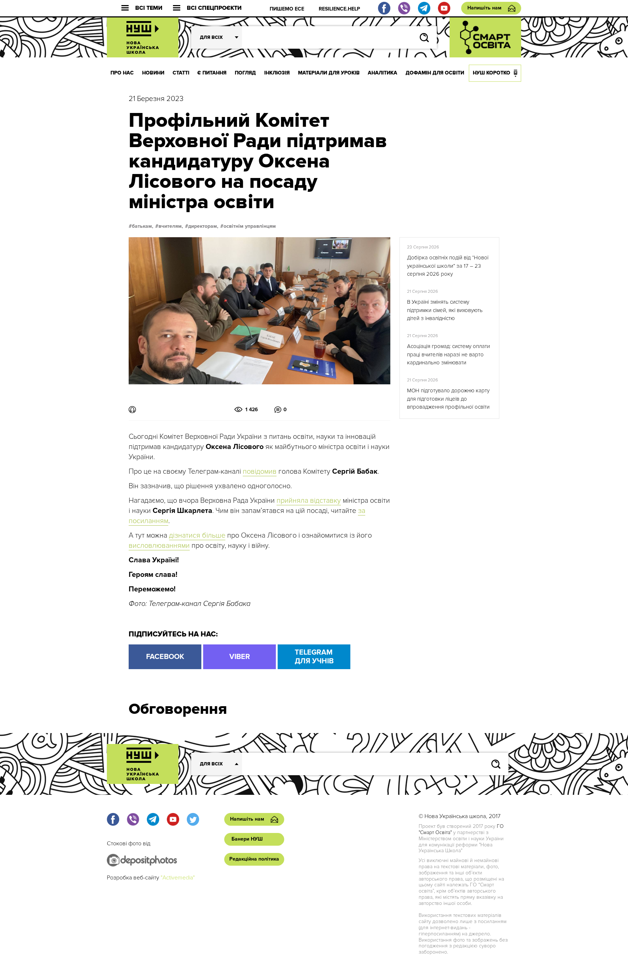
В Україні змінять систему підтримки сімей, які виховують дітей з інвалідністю (445, 310)
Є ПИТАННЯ (211, 73)
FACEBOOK (165, 656)
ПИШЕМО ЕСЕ (287, 9)
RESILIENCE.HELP (339, 9)
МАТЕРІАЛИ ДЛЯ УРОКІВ (329, 73)
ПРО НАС (122, 73)
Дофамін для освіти (435, 73)
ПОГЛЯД (245, 73)
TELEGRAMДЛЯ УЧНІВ (314, 657)
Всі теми (148, 8)
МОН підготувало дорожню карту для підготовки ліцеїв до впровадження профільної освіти (448, 398)
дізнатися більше (197, 535)
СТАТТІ (181, 73)
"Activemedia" (178, 877)
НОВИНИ (153, 73)
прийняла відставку (309, 500)
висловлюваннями (159, 545)
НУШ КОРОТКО (491, 73)
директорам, (203, 226)
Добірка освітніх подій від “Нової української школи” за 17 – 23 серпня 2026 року (447, 265)
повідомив (260, 471)
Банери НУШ (247, 839)
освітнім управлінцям (250, 226)
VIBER (239, 656)
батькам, (142, 226)
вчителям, (170, 226)
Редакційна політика (254, 859)
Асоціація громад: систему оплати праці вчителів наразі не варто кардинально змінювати (448, 354)
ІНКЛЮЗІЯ (277, 73)
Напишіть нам (484, 8)
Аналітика (382, 73)
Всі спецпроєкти (214, 8)
